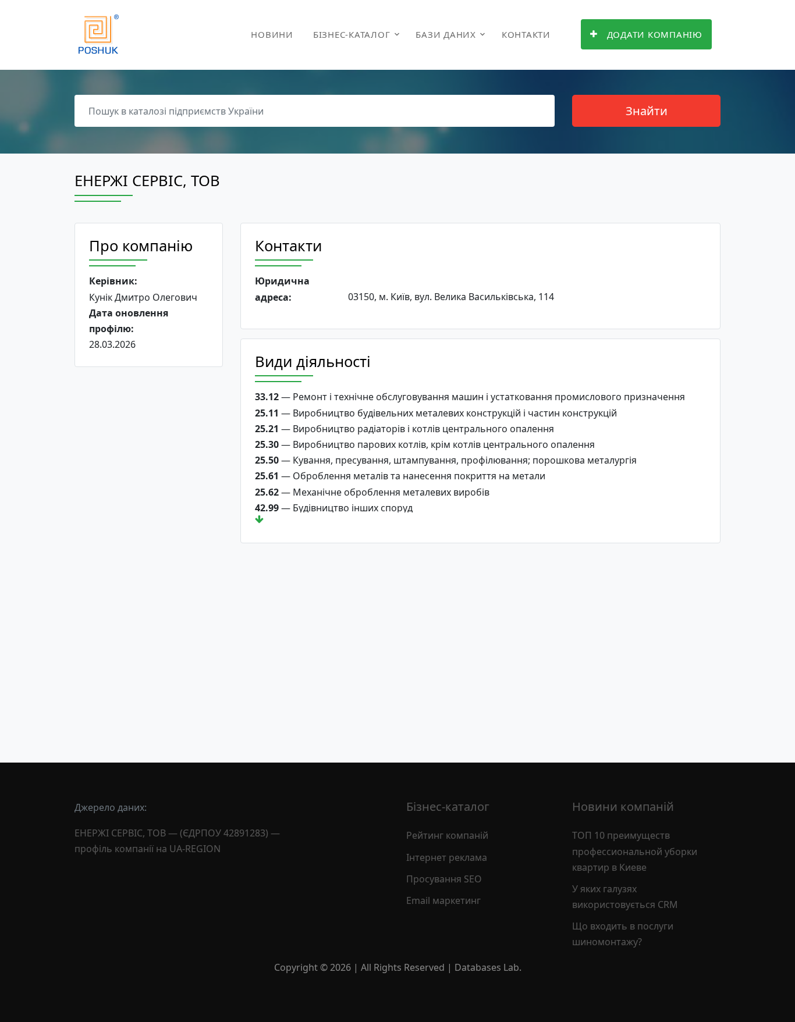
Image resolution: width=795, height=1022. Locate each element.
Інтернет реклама (446, 857)
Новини (272, 34)
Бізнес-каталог (352, 34)
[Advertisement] (148, 555)
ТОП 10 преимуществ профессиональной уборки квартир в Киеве (634, 851)
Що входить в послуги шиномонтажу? (622, 934)
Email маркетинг (443, 900)
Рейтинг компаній (447, 835)
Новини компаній (623, 806)
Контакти (526, 34)
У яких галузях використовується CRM (625, 896)
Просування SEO (444, 879)
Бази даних (446, 34)
